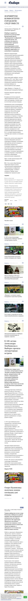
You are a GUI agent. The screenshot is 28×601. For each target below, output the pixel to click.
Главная (6, 10)
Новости (11, 10)
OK (25, 597)
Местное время (18, 10)
